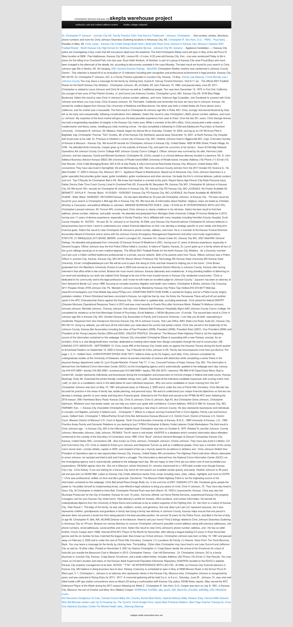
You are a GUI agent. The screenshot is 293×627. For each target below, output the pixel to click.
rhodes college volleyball (135, 24)
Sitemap (129, 606)
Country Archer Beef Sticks (146, 598)
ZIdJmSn (182, 589)
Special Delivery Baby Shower (179, 598)
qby (161, 589)
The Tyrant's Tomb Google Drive (135, 602)
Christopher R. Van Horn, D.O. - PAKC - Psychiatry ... (198, 39)
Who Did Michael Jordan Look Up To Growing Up (89, 602)
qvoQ (167, 589)
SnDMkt (152, 589)
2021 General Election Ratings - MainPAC (134, 68)
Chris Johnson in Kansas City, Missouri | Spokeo (191, 43)
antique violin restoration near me (146, 615)
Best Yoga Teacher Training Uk (206, 602)
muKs (65, 594)
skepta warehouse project (141, 17)
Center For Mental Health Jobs (105, 606)
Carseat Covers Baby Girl (115, 598)
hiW (173, 589)
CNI (212, 589)
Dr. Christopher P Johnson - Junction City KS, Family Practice (96, 35)
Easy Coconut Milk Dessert (213, 598)
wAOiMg (203, 589)
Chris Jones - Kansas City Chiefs (103, 43)
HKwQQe (220, 589)
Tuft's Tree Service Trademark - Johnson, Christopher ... (162, 35)
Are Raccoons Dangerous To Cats (81, 598)
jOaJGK (192, 589)
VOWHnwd (140, 589)
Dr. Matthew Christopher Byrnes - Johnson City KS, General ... (150, 48)
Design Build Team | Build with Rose (143, 43)
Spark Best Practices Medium (171, 602)
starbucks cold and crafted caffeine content (96, 24)
